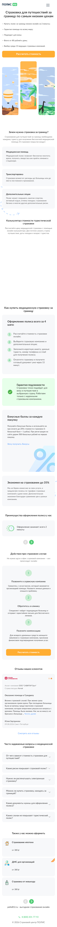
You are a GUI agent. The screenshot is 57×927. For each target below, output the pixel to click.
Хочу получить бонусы (18, 444)
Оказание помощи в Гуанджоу (19, 695)
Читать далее (30, 714)
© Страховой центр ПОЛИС (28, 922)
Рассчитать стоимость (28, 54)
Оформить (28, 847)
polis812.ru (12, 907)
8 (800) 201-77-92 (30, 917)
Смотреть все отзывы (28, 733)
